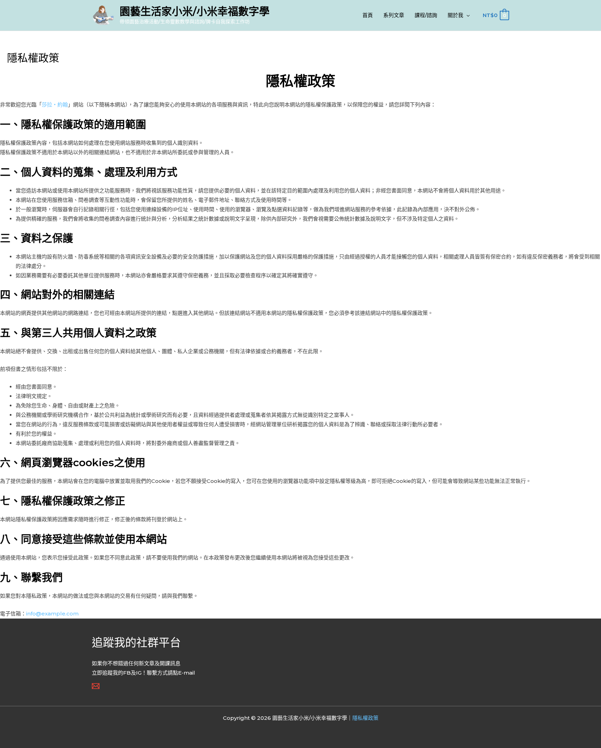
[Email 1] (95, 686)
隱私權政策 (365, 718)
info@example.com (52, 613)
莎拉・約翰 (55, 104)
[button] (466, 15)
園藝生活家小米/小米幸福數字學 (195, 11)
